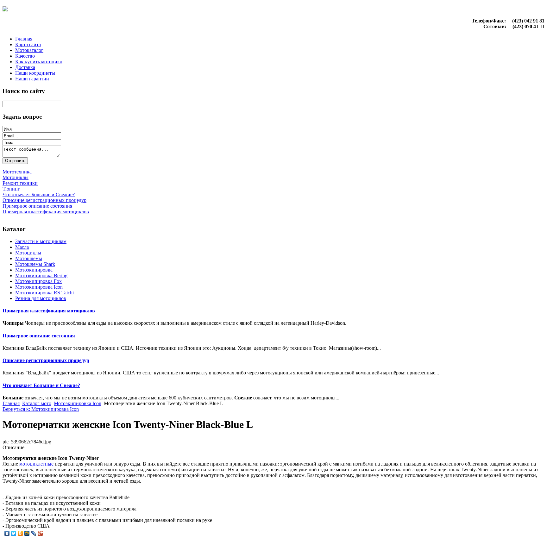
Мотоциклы (28, 252)
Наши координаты (35, 73)
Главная (23, 38)
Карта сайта (28, 44)
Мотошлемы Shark (35, 264)
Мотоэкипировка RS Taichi (44, 292)
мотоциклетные (36, 464)
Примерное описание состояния (39, 335)
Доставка (25, 67)
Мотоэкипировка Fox (38, 281)
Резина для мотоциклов (40, 298)
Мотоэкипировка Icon (39, 287)
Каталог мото (36, 403)
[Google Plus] (40, 533)
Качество (25, 56)
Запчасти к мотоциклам (40, 241)
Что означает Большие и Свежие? (41, 385)
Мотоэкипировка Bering (41, 275)
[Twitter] (13, 533)
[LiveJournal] (33, 533)
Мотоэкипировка (34, 269)
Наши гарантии (32, 78)
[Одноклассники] (20, 533)
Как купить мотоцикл (38, 61)
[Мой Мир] (27, 533)
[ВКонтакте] (7, 533)
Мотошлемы (28, 258)
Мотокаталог (29, 50)
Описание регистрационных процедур (46, 360)
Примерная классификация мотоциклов (49, 310)
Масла (22, 247)
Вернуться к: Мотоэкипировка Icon (41, 409)
